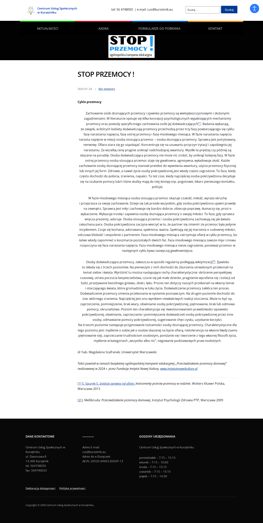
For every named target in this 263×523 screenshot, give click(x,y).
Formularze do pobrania (159, 28)
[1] (79, 383)
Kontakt (215, 28)
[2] (79, 400)
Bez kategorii (107, 89)
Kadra (104, 28)
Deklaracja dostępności (40, 488)
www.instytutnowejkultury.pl (179, 369)
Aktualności (47, 28)
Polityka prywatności (72, 488)
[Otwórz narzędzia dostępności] (254, 8)
